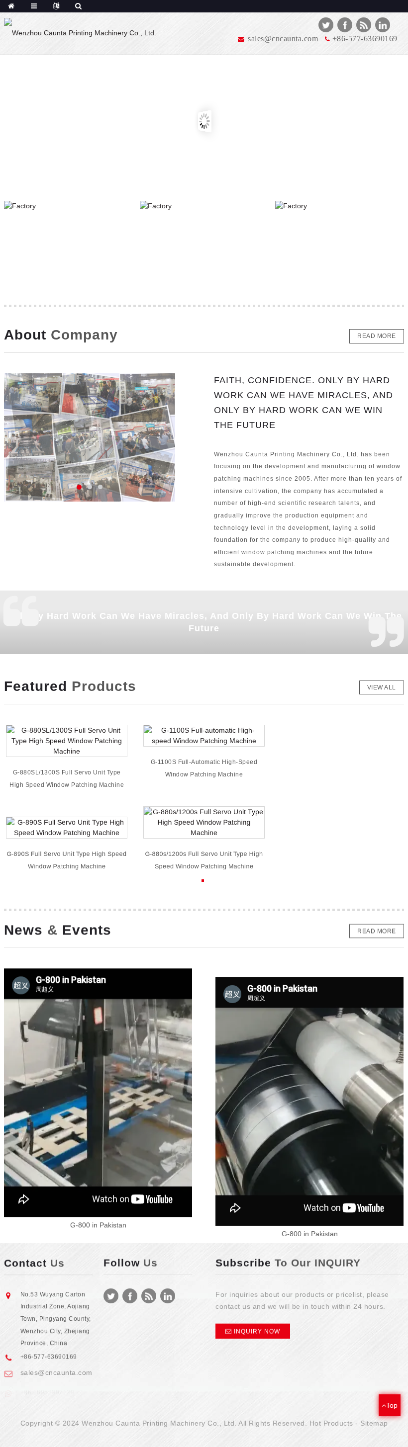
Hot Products (331, 1423)
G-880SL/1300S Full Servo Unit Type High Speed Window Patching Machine (66, 778)
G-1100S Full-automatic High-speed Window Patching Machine (204, 768)
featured (70, 687)
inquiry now (257, 1331)
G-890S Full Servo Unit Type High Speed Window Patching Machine (67, 860)
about (61, 335)
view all (381, 687)
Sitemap (374, 1423)
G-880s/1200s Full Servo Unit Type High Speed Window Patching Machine (204, 860)
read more (376, 336)
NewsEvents (57, 930)
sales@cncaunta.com (56, 1367)
